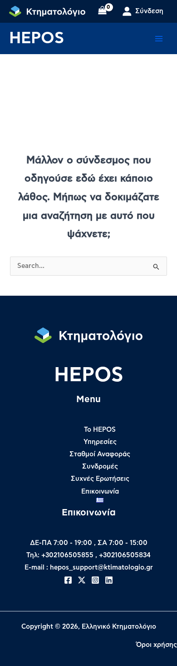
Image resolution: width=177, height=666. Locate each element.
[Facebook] (68, 580)
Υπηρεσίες (100, 442)
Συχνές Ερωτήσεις (100, 478)
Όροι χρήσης (156, 644)
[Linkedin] (109, 580)
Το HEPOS (100, 429)
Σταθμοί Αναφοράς (99, 454)
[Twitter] (82, 580)
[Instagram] (95, 580)
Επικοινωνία (100, 491)
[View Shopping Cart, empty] (102, 11)
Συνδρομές (100, 466)
